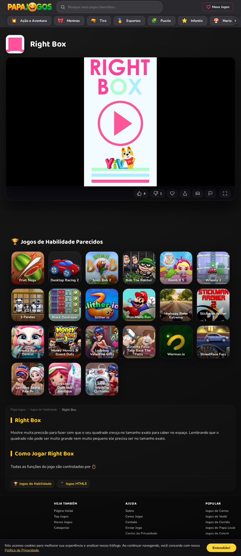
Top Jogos (61, 516)
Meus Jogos (220, 7)
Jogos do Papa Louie (220, 528)
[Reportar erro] (210, 193)
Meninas (69, 21)
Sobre (129, 511)
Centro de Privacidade (141, 533)
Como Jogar (134, 516)
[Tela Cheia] (225, 193)
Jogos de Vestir (216, 516)
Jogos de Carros (217, 511)
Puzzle (161, 21)
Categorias (61, 528)
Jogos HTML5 (73, 483)
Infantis (192, 21)
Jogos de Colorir (217, 533)
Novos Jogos (63, 522)
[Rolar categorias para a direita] (235, 20)
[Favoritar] (172, 193)
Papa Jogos (18, 409)
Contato (131, 522)
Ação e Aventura (29, 21)
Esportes (129, 21)
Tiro (99, 21)
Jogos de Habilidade (43, 409)
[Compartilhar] (185, 193)
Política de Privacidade (22, 550)
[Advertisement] (121, 218)
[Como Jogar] (197, 193)
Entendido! (221, 548)
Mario (222, 21)
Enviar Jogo (133, 528)
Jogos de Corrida (217, 522)
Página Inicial (63, 511)
